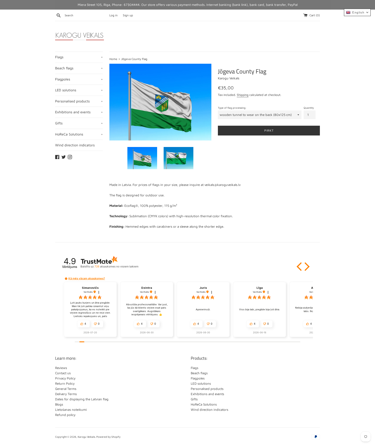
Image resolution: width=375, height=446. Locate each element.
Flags (79, 57)
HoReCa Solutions (79, 134)
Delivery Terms (66, 394)
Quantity (309, 107)
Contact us (63, 373)
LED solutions (79, 90)
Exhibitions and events (79, 112)
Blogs (59, 404)
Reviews (61, 368)
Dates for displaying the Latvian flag (82, 399)
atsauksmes (116, 266)
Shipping (242, 95)
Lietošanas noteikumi (71, 409)
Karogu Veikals (86, 436)
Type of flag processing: (232, 107)
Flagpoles (79, 79)
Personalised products (79, 101)
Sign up (128, 15)
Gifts (79, 123)
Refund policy (65, 415)
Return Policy (65, 383)
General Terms (65, 389)
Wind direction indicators (75, 145)
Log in (113, 15)
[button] (299, 266)
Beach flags (79, 68)
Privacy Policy (65, 378)
